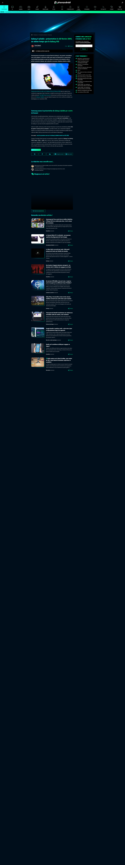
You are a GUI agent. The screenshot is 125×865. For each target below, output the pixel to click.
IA (95, 9)
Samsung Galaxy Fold (36, 150)
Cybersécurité (70, 9)
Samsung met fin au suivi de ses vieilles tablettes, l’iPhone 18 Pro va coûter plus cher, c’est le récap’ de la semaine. (59, 221)
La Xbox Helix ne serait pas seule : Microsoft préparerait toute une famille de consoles (57, 250)
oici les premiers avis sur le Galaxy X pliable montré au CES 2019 (53, 135)
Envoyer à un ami (60, 154)
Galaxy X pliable (40, 97)
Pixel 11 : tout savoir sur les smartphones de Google (83, 62)
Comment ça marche (50, 292)
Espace (37, 9)
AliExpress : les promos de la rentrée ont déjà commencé (83, 59)
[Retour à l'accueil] (62, 2)
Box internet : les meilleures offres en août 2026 (85, 82)
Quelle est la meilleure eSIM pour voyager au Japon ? (58, 345)
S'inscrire (84, 49)
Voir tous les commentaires (38, 211)
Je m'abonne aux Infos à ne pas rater (42, 51)
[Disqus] (52, 193)
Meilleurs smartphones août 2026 (85, 90)
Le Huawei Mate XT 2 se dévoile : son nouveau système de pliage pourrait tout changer (58, 236)
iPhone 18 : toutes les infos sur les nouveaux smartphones (84, 68)
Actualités (103, 9)
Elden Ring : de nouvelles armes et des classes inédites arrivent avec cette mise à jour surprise (58, 298)
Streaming (86, 9)
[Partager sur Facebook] (42, 154)
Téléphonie (4, 9)
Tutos (53, 9)
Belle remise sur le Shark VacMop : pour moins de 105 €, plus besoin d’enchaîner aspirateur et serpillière (59, 360)
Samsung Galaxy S (25, 12)
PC (12, 9)
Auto (29, 9)
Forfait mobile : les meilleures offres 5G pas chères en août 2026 (85, 85)
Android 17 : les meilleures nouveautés (83, 65)
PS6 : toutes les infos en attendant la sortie (85, 72)
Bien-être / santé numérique (51, 340)
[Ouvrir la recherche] (122, 2)
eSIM (78, 9)
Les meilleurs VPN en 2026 (83, 92)
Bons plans (45, 9)
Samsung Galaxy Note (17, 12)
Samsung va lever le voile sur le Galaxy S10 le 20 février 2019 (46, 91)
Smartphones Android (43, 34)
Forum (111, 9)
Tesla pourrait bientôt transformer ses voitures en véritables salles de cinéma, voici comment (59, 314)
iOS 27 (79, 70)
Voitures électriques (50, 324)
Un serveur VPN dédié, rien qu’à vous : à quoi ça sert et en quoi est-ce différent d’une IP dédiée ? (59, 282)
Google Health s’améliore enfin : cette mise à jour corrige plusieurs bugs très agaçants (59, 329)
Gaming (20, 9)
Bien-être (120, 9)
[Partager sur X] (34, 154)
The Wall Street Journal (45, 95)
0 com (66, 46)
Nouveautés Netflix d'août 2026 (84, 75)
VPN (62, 9)
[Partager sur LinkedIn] (49, 154)
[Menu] (2, 2)
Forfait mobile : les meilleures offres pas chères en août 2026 (84, 88)
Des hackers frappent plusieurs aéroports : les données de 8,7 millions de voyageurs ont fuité (58, 266)
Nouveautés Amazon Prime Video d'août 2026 (85, 79)
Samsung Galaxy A (8, 12)
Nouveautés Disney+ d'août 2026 (84, 76)
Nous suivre (69, 154)
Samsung (50, 34)
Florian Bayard (38, 45)
